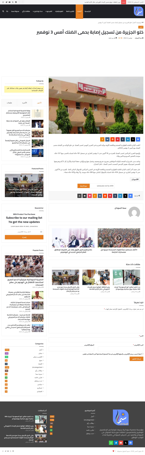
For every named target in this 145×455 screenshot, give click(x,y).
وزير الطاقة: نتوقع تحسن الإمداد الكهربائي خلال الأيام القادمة (98, 288)
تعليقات (9, 103)
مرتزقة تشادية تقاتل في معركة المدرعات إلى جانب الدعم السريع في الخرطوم (18, 294)
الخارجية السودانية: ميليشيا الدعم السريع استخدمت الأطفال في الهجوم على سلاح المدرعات (25, 282)
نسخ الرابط (83, 186)
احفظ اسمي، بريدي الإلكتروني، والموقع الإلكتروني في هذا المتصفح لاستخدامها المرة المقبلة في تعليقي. (112, 354)
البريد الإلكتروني (138, 345)
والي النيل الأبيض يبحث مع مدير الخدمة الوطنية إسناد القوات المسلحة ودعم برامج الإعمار (66, 289)
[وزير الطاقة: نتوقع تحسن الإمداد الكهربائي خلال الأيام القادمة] (96, 277)
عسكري (39, 388)
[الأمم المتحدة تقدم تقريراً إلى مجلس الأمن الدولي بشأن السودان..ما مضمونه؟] (37, 153)
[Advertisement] (72, 57)
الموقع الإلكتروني (89, 345)
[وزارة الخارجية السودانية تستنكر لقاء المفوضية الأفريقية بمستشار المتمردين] (37, 114)
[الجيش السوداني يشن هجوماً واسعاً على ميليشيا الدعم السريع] (37, 143)
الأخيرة (24, 103)
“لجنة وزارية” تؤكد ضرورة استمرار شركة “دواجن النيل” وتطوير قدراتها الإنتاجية (25, 193)
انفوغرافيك (59, 11)
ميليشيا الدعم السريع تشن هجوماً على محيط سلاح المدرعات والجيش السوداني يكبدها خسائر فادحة (18, 132)
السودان (134, 179)
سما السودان (138, 38)
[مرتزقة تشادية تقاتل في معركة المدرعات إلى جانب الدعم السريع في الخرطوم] (37, 295)
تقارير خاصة (70, 11)
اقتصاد (40, 364)
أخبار (80, 11)
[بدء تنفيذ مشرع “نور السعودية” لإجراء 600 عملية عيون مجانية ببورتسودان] (126, 277)
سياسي (39, 384)
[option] (24, 185)
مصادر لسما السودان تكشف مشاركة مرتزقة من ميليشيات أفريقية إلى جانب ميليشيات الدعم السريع (18, 306)
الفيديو (49, 11)
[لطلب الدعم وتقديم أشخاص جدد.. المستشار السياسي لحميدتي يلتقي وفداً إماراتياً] (37, 328)
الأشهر (39, 103)
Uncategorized (37, 367)
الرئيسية (88, 11)
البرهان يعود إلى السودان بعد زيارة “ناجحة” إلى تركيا (18, 121)
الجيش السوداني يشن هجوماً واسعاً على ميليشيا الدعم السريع (17, 141)
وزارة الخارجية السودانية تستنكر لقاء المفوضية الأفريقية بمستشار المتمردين (18, 112)
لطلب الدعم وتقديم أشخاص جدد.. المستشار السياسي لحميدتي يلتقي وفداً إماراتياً (17, 327)
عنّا (7, 11)
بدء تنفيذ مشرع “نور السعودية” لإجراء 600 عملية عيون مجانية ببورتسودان (127, 288)
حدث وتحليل (38, 11)
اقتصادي (39, 391)
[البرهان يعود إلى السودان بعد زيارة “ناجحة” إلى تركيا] (37, 124)
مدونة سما (15, 11)
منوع (40, 360)
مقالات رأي (26, 11)
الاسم (141, 336)
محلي (40, 353)
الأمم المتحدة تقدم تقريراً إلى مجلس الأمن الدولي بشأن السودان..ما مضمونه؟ (20, 152)
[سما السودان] (138, 11)
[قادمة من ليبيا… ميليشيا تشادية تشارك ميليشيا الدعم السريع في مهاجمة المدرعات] (37, 318)
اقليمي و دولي (37, 357)
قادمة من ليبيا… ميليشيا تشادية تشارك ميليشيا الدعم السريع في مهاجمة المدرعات (18, 317)
